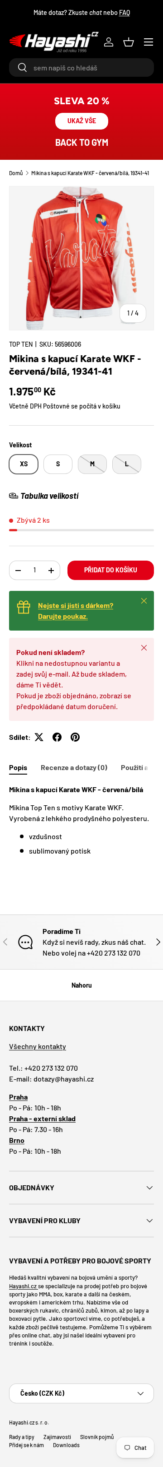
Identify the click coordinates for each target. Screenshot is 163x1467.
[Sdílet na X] (39, 737)
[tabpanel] (81, 820)
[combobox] (81, 67)
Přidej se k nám (26, 1445)
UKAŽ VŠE (81, 121)
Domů (16, 173)
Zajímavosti (57, 1437)
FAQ (124, 12)
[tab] (18, 767)
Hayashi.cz (23, 1286)
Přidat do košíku (110, 570)
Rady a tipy (21, 1437)
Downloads (66, 1445)
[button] (129, 42)
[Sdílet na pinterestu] (75, 737)
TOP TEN (21, 344)
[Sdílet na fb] (57, 737)
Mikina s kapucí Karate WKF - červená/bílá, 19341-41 (90, 173)
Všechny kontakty (37, 1046)
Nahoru (82, 985)
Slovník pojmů (97, 1437)
